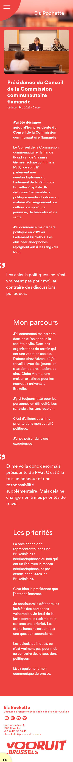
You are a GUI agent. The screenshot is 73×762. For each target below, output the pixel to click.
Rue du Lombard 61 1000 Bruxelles (14, 726)
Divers (36, 107)
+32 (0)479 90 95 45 (15, 731)
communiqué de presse (31, 673)
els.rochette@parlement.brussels (22, 734)
